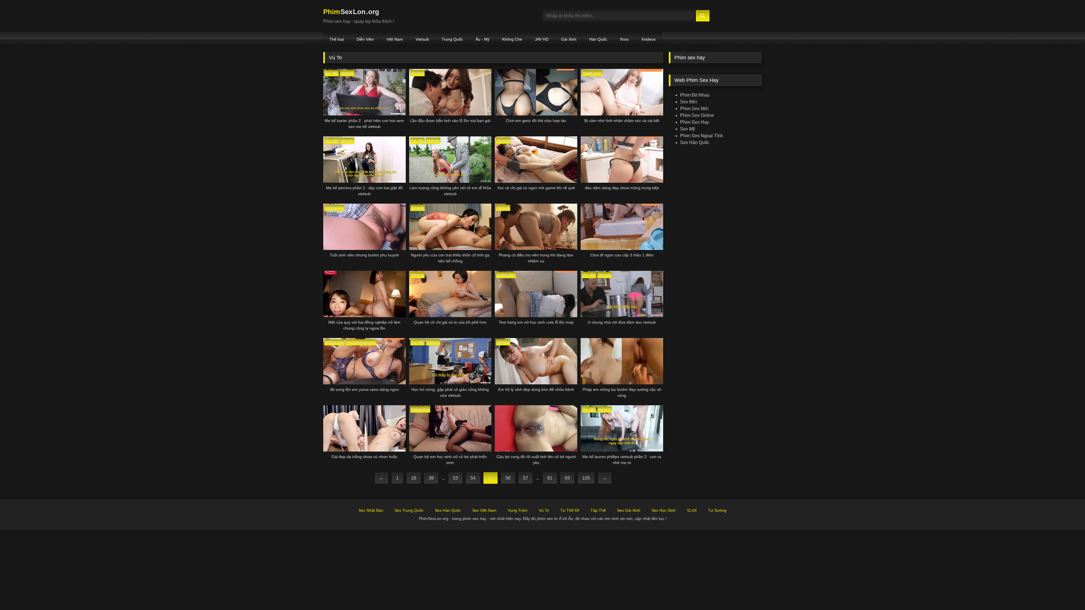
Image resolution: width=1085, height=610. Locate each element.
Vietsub (422, 39)
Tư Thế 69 (569, 510)
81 (549, 478)
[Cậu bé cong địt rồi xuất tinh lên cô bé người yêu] (536, 428)
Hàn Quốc (598, 39)
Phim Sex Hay (694, 122)
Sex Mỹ (687, 129)
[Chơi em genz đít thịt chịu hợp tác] (536, 92)
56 (508, 478)
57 (525, 478)
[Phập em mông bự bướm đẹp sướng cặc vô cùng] (622, 361)
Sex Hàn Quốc (694, 142)
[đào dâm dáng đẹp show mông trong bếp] (622, 159)
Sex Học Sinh (664, 510)
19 (413, 478)
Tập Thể (598, 510)
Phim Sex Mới (694, 108)
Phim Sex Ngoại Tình (701, 135)
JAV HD (541, 39)
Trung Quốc (452, 39)
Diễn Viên (365, 39)
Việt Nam (395, 39)
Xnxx (624, 39)
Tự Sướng (717, 510)
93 (567, 478)
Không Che (512, 39)
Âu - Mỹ (482, 39)
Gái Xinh (568, 39)
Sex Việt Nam (484, 510)
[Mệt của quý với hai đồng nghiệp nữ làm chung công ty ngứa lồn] (364, 294)
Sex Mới (688, 101)
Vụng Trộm (518, 510)
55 (490, 478)
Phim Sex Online (697, 115)
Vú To (544, 510)
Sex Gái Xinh (628, 510)
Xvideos (648, 39)
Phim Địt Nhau (694, 95)
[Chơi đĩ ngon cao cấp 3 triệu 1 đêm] (622, 227)
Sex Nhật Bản (371, 510)
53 (455, 478)
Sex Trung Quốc (409, 510)
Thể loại (336, 39)
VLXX (692, 510)
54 (473, 478)
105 (586, 478)
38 (431, 478)
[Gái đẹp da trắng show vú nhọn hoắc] (364, 428)
